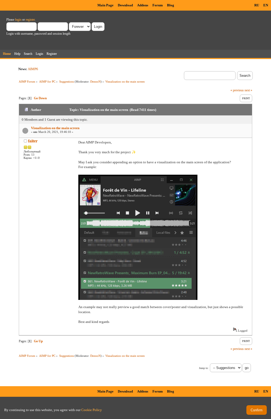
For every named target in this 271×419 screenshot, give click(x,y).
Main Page (105, 5)
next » (248, 90)
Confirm (257, 410)
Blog (170, 5)
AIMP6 (33, 69)
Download (125, 5)
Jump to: (204, 368)
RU (256, 5)
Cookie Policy (91, 410)
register (30, 19)
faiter (33, 141)
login (18, 19)
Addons (142, 5)
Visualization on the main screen (55, 128)
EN (265, 5)
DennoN (95, 81)
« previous (237, 90)
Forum (157, 5)
